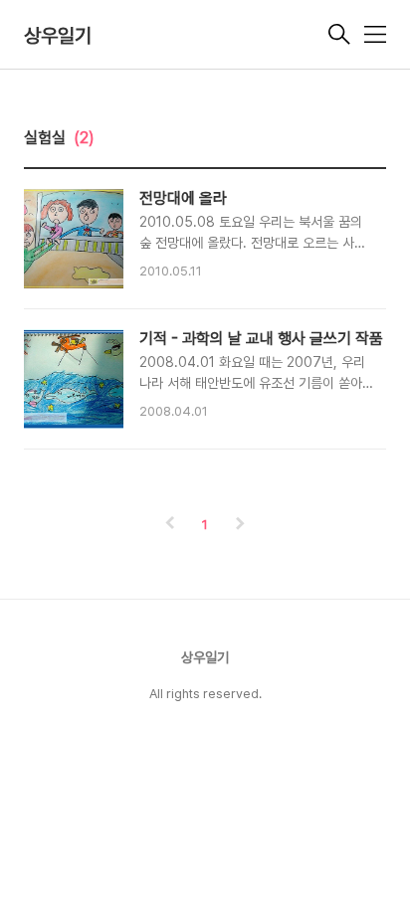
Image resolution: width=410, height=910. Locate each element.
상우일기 (58, 36)
